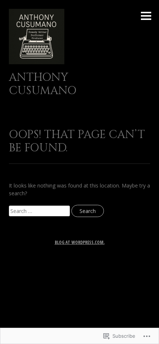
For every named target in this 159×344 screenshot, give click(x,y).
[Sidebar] (146, 16)
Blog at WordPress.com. (80, 242)
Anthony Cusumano (43, 84)
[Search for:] (40, 210)
